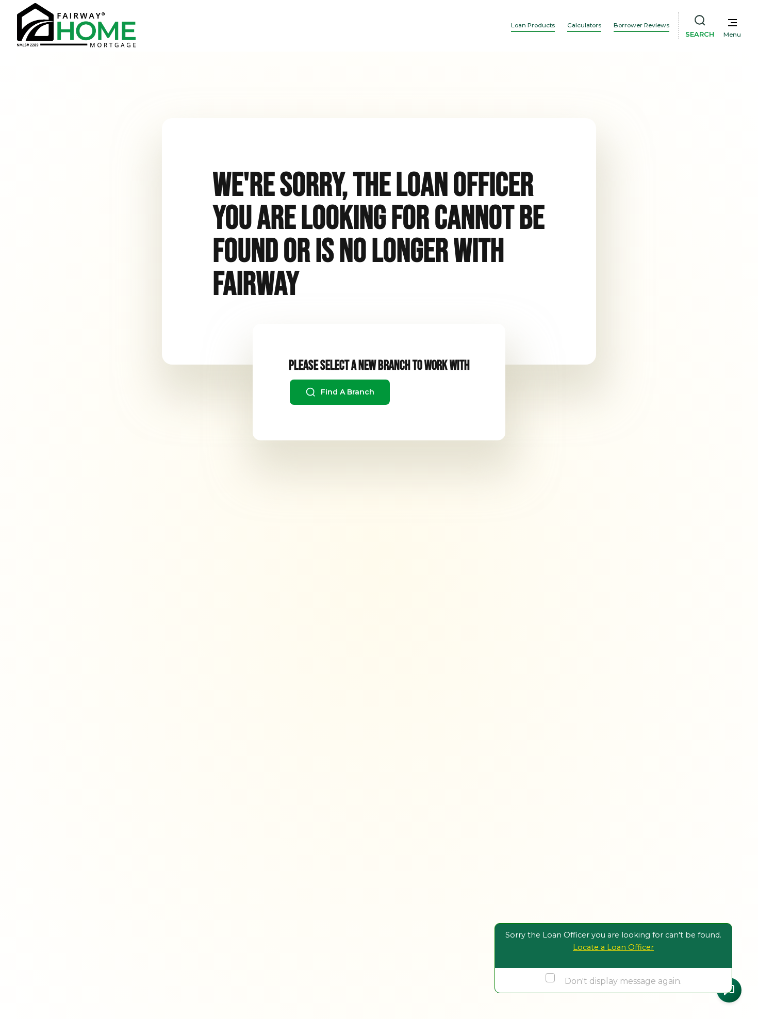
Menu (732, 34)
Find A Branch (346, 392)
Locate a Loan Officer (613, 947)
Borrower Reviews (641, 25)
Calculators (584, 25)
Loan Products (533, 25)
